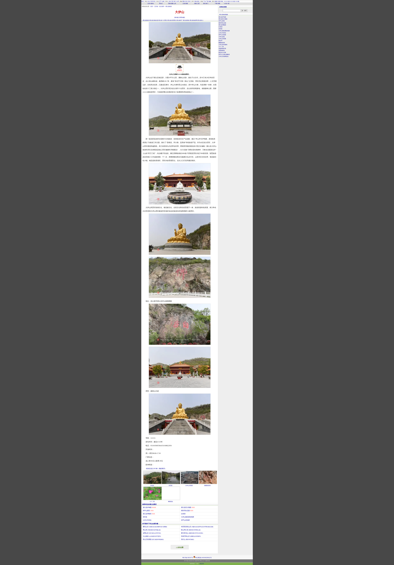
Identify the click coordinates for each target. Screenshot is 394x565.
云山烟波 (152, 536)
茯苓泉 (170, 485)
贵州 (189, 1)
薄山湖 (152, 530)
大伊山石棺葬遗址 (223, 56)
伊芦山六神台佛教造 (224, 54)
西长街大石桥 (222, 52)
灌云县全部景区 (171, 20)
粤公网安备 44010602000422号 (203, 557)
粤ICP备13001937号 (187, 557)
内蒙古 (152, 3)
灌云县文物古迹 (153, 20)
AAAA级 (232, 1)
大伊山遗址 (222, 36)
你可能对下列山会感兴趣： (151, 523)
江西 (198, 3)
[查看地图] (182, 17)
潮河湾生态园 (187, 510)
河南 (195, 1)
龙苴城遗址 (222, 50)
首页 (142, 1)
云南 (184, 3)
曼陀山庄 (155, 526)
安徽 (169, 3)
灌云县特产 (179, 20)
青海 (221, 1)
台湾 (177, 1)
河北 (154, 1)
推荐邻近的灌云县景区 (149, 504)
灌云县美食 (186, 20)
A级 (228, 3)
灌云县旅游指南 (223, 14)
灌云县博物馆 (149, 514)
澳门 (207, 3)
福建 (172, 3)
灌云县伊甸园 (149, 507)
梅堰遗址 (170, 501)
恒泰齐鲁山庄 (191, 536)
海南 (210, 1)
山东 (175, 3)
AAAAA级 (227, 1)
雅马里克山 (192, 533)
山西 (148, 3)
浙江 (175, 1)
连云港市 (161, 6)
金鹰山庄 (152, 533)
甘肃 (219, 1)
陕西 (216, 1)
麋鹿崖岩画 (207, 485)
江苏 (172, 1)
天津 (151, 1)
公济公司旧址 (147, 520)
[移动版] (176, 17)
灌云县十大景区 (162, 20)
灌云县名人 (200, 20)
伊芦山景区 (148, 510)
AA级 (225, 3)
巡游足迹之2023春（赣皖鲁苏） (156, 468)
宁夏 (216, 3)
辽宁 (160, 1)
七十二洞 (152, 501)
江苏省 (156, 6)
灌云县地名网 (193, 20)
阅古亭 (220, 40)
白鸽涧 (152, 485)
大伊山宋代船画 (223, 44)
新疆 (219, 3)
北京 (148, 1)
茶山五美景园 (153, 539)
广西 (207, 1)
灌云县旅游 (169, 6)
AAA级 (237, 1)
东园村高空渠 (222, 48)
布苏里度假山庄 (197, 526)
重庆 (184, 1)
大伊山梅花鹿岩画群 (187, 517)
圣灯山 (187, 539)
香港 (204, 3)
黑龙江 (161, 3)
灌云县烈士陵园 (188, 507)
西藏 (186, 3)
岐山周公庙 (191, 530)
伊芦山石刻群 (185, 520)
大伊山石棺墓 (189, 485)
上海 (169, 1)
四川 (186, 1)
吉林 (163, 1)
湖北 (198, 1)
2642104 (201, 563)
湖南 (195, 3)
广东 (204, 1)
